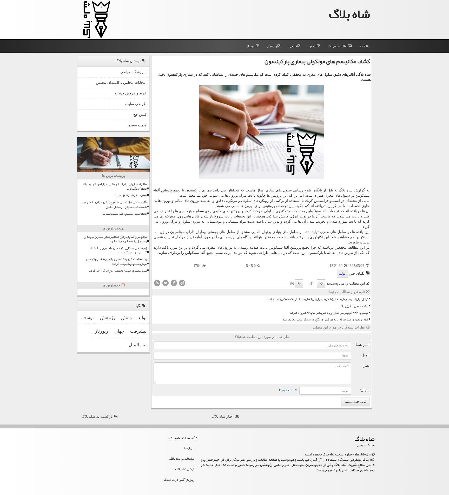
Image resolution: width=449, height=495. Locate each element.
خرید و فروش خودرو (131, 93)
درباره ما (189, 448)
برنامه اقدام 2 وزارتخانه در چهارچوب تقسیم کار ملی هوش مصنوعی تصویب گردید (116, 261)
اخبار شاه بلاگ (223, 417)
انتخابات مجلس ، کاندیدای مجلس (121, 83)
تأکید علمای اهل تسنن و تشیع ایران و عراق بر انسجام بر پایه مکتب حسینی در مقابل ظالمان (114, 204)
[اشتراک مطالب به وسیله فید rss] (157, 283)
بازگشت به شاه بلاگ (98, 417)
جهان (119, 331)
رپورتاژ (251, 46)
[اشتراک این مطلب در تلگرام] (182, 283)
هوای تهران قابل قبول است (131, 195)
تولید (342, 273)
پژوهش (272, 46)
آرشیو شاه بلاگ (184, 469)
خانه (362, 46)
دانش (312, 46)
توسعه (87, 317)
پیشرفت (138, 331)
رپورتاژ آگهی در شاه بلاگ (179, 479)
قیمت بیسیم (137, 125)
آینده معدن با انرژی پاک (354, 306)
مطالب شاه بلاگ (338, 46)
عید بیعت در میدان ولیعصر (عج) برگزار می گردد (118, 271)
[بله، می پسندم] (321, 283)
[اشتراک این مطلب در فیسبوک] (173, 283)
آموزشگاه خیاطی (133, 72)
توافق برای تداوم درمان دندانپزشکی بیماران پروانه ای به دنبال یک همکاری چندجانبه (318, 299)
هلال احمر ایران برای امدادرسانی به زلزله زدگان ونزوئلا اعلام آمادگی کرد (115, 186)
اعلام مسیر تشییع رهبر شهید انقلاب (125, 214)
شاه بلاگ (349, 14)
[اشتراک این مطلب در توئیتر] (165, 283)
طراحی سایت (136, 104)
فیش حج (140, 115)
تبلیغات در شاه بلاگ (181, 458)
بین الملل (138, 344)
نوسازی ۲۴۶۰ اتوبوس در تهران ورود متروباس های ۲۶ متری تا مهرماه (328, 313)
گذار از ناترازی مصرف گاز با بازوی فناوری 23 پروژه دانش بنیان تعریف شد (325, 320)
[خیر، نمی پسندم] (299, 283)
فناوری (292, 46)
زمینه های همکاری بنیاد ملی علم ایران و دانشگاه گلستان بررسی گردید (118, 250)
